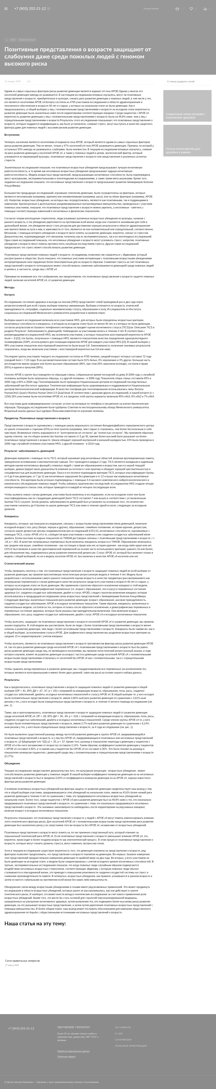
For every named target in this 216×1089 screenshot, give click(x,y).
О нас (119, 1033)
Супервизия (123, 1039)
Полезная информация (131, 1046)
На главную (123, 1027)
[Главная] (6, 40)
